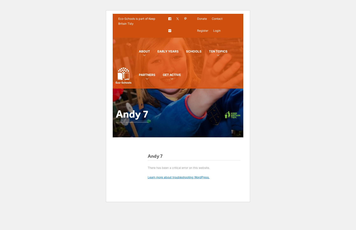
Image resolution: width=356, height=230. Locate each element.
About (144, 51)
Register (202, 30)
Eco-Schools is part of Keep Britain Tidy (136, 21)
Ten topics (218, 51)
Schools (193, 51)
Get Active (172, 75)
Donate (202, 18)
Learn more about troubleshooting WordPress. (179, 177)
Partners (147, 75)
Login (217, 30)
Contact (217, 18)
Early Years (168, 51)
